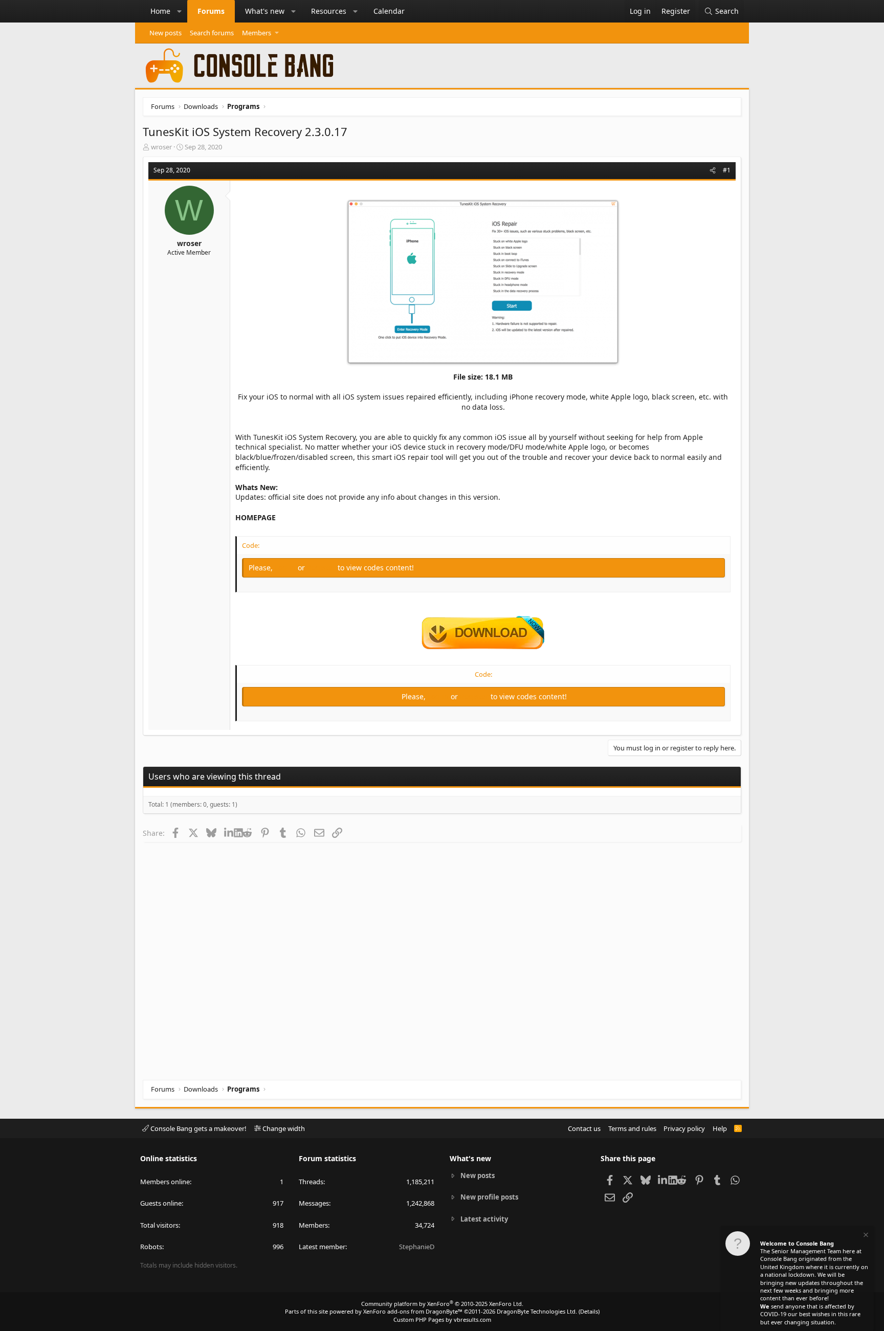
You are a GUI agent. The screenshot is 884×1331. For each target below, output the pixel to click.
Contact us (584, 1128)
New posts (165, 32)
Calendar (389, 11)
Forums (211, 11)
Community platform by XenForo (442, 1303)
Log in (286, 567)
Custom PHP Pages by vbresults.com (442, 1319)
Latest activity (484, 1219)
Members (256, 32)
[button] (179, 11)
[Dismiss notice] (865, 1236)
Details (589, 1311)
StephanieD (416, 1246)
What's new (264, 11)
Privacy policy (684, 1128)
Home (160, 11)
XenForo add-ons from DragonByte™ (412, 1311)
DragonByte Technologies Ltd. (537, 1311)
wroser (161, 146)
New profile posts (489, 1197)
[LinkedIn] (229, 832)
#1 (727, 170)
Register (322, 567)
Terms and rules (632, 1128)
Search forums (212, 32)
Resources (328, 11)
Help (720, 1128)
